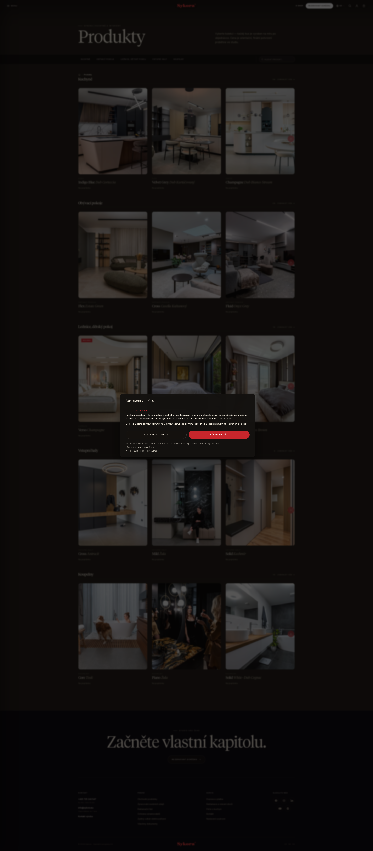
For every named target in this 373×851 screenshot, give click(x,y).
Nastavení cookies (156, 434)
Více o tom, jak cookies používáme (141, 451)
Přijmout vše (219, 434)
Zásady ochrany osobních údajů (140, 447)
